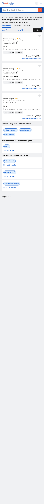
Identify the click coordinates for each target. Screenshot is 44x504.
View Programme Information (31, 58)
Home (3, 17)
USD (3, 30)
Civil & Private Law (19, 17)
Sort (19, 30)
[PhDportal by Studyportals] (8, 3)
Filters (38, 30)
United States (28, 17)
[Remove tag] (16, 130)
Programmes (9, 17)
